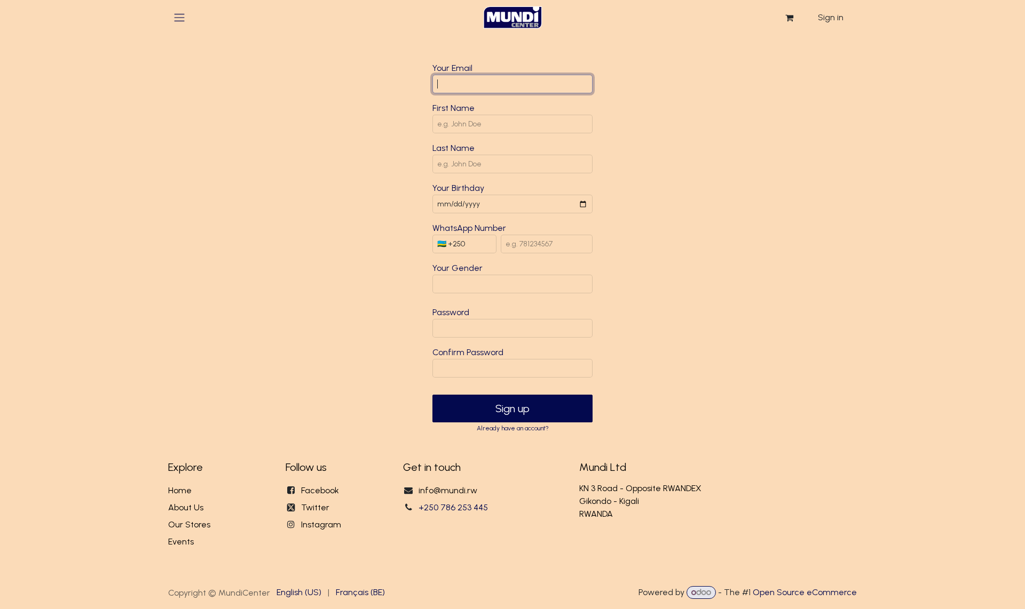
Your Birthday (458, 188)
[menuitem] (299, 592)
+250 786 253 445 (453, 507)
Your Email (452, 68)
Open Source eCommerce (805, 592)
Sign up (512, 408)
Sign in (830, 17)
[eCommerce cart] (789, 17)
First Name (453, 108)
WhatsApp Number (469, 228)
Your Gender (457, 268)
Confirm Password (467, 352)
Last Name (453, 148)
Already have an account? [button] (513, 428)
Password (450, 312)
